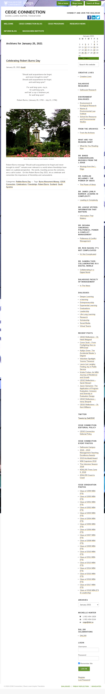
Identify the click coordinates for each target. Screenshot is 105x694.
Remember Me (86, 663)
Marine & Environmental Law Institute (87, 111)
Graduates (96, 686)
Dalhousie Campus (87, 447)
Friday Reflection (81, 686)
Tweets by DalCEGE (86, 418)
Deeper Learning (87, 296)
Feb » (87, 58)
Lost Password (84, 680)
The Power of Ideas (88, 184)
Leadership (84, 311)
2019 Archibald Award (88, 458)
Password (82, 655)
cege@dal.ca (88, 622)
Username (82, 647)
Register (81, 677)
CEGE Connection (25, 12)
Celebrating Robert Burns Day (23, 60)
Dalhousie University (13, 3)
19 (86, 50)
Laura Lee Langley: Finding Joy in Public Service (88, 366)
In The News (85, 286)
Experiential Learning (88, 305)
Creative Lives (85, 76)
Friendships (32, 184)
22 (94, 50)
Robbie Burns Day (23, 182)
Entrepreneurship (87, 302)
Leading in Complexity (89, 200)
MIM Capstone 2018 (88, 461)
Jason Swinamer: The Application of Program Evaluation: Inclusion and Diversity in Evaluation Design (89, 391)
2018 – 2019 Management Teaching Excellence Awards (89, 452)
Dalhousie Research (88, 90)
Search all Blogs (92, 3)
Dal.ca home (63, 3)
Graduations (85, 308)
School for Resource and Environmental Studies (88, 119)
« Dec (80, 58)
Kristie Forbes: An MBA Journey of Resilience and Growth (89, 374)
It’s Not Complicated (88, 254)
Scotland (53, 184)
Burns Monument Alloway (49, 182)
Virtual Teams (85, 326)
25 (83, 53)
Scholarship (84, 320)
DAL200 (83, 636)
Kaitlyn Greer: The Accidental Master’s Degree (88, 353)
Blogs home (77, 3)
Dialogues (65, 686)
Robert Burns (43, 184)
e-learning (84, 299)
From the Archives (87, 133)
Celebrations (21, 184)
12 (86, 47)
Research (84, 317)
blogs (28, 3)
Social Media (85, 323)
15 (94, 47)
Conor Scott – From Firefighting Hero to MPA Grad (88, 345)
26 (86, 53)
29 (94, 53)
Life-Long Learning (87, 314)
